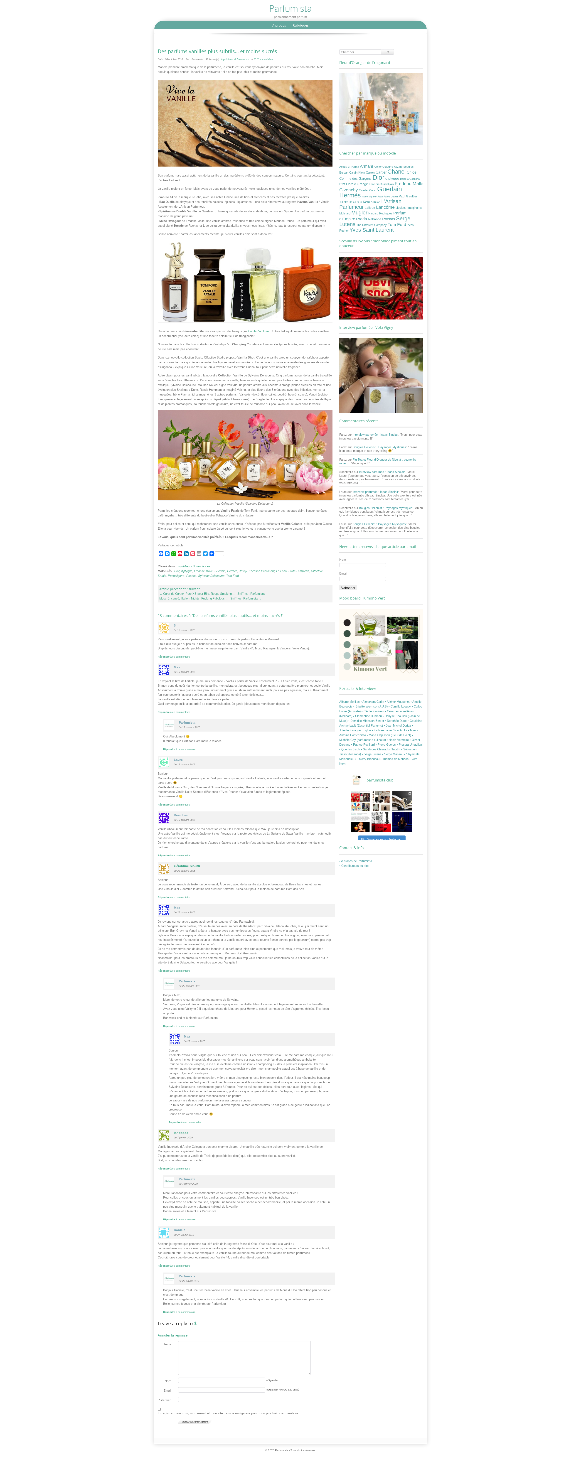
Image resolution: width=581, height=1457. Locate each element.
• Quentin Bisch (350, 749)
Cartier (381, 172)
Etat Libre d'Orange (353, 184)
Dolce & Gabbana (410, 178)
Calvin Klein (357, 172)
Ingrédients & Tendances (235, 59)
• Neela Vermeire (398, 740)
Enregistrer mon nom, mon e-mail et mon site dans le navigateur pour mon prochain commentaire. (228, 1413)
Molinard (344, 213)
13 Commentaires (263, 59)
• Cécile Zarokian (373, 711)
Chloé (411, 172)
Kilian (376, 202)
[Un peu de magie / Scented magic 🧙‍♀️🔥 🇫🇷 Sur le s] (360, 822)
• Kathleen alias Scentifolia (390, 730)
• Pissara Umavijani (410, 744)
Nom (168, 1381)
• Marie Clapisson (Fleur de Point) (389, 735)
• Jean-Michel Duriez (398, 725)
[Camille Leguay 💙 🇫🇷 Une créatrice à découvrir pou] (402, 822)
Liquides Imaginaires (409, 207)
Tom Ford (232, 575)
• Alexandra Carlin (373, 701)
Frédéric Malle (203, 571)
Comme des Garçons (355, 178)
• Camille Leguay (400, 706)
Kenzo (367, 202)
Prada (361, 218)
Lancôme (385, 207)
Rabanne (374, 219)
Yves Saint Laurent (372, 230)
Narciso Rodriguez (380, 213)
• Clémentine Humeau (368, 716)
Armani (366, 166)
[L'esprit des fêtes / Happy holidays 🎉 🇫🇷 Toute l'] (360, 801)
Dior (176, 571)
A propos (279, 25)
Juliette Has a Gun (350, 202)
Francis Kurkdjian (381, 184)
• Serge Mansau (393, 754)
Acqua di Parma (349, 166)
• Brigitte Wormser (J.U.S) (371, 706)
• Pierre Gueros (386, 744)
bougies (409, 166)
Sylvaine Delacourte (211, 575)
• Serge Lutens (372, 754)
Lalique (370, 207)
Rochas (191, 575)
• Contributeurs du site (354, 865)
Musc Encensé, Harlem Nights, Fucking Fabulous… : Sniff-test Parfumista (210, 598)
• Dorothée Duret (396, 720)
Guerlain (219, 571)
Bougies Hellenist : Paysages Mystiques (379, 447)
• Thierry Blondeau (367, 759)
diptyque (186, 571)
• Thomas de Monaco (394, 759)
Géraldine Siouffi (187, 866)
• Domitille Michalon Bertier (366, 720)
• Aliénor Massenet (398, 701)
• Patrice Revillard (363, 744)
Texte (167, 1344)
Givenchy (348, 189)
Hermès (232, 571)
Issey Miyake (369, 196)
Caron (370, 172)
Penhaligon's (176, 575)
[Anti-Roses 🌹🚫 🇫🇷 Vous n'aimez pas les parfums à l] (381, 822)
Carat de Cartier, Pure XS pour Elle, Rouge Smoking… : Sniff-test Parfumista (212, 593)
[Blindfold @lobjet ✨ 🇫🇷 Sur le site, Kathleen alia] (381, 801)
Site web (165, 1400)
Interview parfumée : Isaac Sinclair (375, 434)
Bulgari (343, 172)
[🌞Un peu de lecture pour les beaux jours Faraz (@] (402, 801)
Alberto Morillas (350, 701)
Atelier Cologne (383, 166)
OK (387, 52)
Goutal (363, 190)
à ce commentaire (174, 656)
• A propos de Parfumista (355, 861)
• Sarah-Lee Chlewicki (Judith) (381, 749)
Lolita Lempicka (298, 571)
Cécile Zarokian (258, 331)
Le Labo (281, 571)
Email (167, 1390)
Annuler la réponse (172, 1335)
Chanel (396, 171)
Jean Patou (383, 196)
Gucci (372, 190)
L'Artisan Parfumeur (261, 571)
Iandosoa (181, 1133)
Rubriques (301, 25)
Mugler (359, 213)
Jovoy (243, 571)
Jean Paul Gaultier (404, 196)
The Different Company (371, 225)
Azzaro (398, 166)
